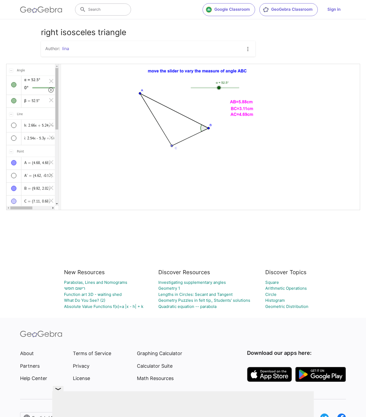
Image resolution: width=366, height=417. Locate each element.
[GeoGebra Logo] (41, 9)
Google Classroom (232, 9)
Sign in (334, 9)
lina (65, 48)
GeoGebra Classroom (291, 9)
